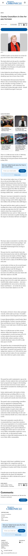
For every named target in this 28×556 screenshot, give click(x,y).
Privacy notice (17, 174)
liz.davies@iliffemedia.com (10, 553)
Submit (22, 171)
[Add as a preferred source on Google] (13, 24)
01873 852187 (8, 550)
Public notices (4, 520)
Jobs (2, 519)
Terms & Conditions (6, 514)
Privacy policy (4, 517)
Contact (3, 516)
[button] (3, 2)
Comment (23, 500)
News (2, 12)
